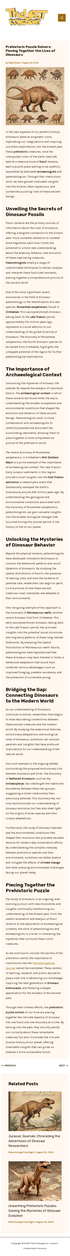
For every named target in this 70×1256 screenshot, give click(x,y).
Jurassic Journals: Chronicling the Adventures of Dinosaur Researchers (34, 1141)
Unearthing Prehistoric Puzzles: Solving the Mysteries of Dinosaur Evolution (34, 1211)
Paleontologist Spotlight (21, 1152)
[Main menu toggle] (62, 18)
